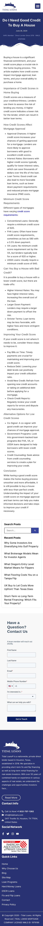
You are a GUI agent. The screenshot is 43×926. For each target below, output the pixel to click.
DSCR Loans (8, 891)
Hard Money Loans (11, 886)
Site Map (6, 877)
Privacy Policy (9, 904)
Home (5, 864)
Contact (6, 900)
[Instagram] (12, 833)
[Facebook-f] (3, 833)
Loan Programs (9, 882)
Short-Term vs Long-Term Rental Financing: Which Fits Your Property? (20, 600)
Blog (4, 873)
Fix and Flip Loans (11, 895)
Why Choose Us (10, 868)
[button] (38, 6)
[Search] (35, 530)
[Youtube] (17, 833)
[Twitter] (8, 833)
